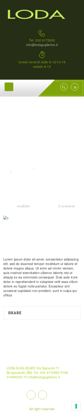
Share (14, 312)
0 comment (66, 206)
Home (27, 168)
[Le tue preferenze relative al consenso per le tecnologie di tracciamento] (76, 406)
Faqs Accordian (48, 168)
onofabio (23, 206)
